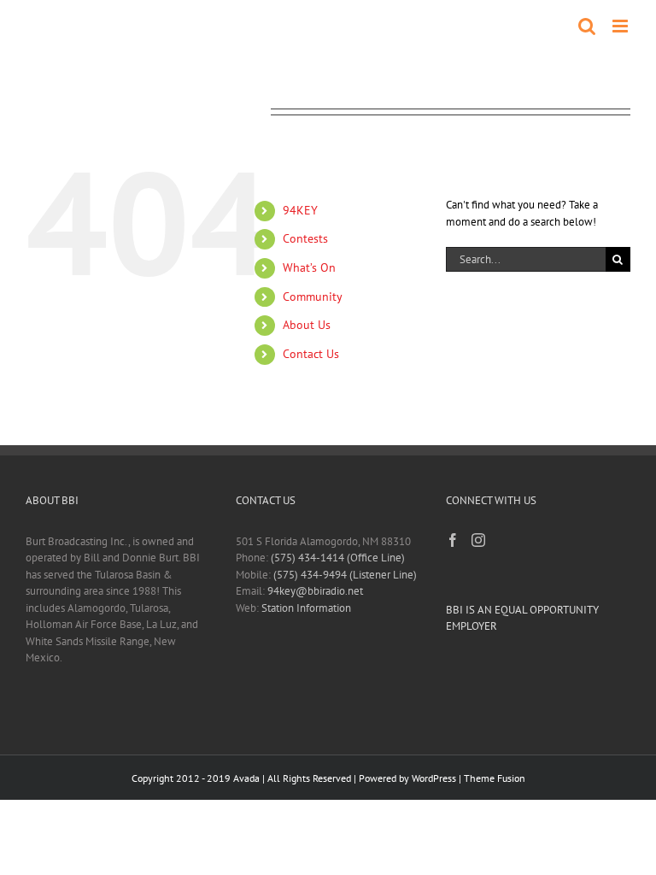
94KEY (300, 210)
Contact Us (311, 353)
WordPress (434, 778)
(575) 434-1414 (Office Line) (338, 557)
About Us (307, 324)
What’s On (309, 267)
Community (313, 296)
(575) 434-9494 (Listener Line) (345, 574)
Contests (305, 238)
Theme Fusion (494, 778)
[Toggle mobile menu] (621, 26)
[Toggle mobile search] (586, 26)
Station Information (306, 608)
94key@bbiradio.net (315, 591)
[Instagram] (478, 540)
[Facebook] (453, 540)
